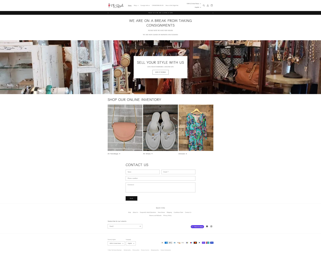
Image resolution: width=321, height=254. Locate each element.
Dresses (182, 154)
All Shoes (147, 154)
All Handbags (113, 154)
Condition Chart (178, 212)
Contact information (166, 250)
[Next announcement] (213, 13)
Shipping (169, 212)
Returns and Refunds (155, 215)
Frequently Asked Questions (148, 212)
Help (129, 212)
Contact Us (188, 212)
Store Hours (161, 212)
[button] (136, 6)
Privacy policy (136, 250)
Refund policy (127, 250)
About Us (135, 212)
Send (131, 198)
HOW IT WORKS (160, 72)
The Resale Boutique (117, 250)
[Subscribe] (140, 226)
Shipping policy (155, 250)
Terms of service (145, 250)
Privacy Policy (167, 215)
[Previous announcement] (108, 13)
